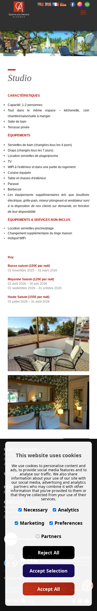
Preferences (69, 523)
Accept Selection (48, 571)
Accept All (48, 589)
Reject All (48, 552)
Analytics (68, 510)
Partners (51, 536)
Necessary (36, 510)
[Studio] (48, 344)
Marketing (32, 523)
